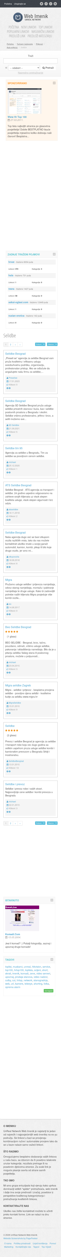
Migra (8, 580)
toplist (8, 966)
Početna (8, 3)
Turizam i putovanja (25, 44)
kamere (19, 983)
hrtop (19, 980)
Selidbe (10, 726)
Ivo (10, 603)
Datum (39, 344)
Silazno (51, 344)
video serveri (43, 973)
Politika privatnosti (22, 1243)
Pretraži (49, 67)
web (7, 983)
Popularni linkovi (18, 31)
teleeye (28, 983)
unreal (27, 966)
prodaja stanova (23, 976)
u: (6, 67)
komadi (24, 973)
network (28, 980)
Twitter (42, 3)
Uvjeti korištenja (40, 1243)
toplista (29, 970)
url (12, 983)
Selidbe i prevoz (15, 784)
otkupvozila (14, 556)
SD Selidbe (14, 425)
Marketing (8, 1246)
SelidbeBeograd (16, 761)
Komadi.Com (12, 934)
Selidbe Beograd (15, 354)
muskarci (18, 966)
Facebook (46, 3)
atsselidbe (13, 509)
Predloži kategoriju (40, 36)
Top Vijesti (46, 1246)
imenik (15, 973)
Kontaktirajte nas (23, 1246)
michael (12, 462)
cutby (8, 980)
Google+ (51, 3)
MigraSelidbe (15, 702)
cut (13, 980)
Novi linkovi (28, 27)
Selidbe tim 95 (14, 448)
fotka (46, 983)
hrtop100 (19, 970)
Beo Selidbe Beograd (18, 627)
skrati (8, 973)
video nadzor (40, 976)
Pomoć (53, 1243)
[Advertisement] (31, 195)
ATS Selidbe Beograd (18, 485)
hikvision (36, 966)
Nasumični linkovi (43, 31)
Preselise (13, 377)
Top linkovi (45, 27)
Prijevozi (39, 44)
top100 (9, 970)
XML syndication (56, 3)
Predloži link (17, 36)
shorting (38, 983)
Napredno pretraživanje (30, 72)
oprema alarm (12, 987)
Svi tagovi (48, 990)
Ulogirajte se (20, 3)
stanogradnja (41, 980)
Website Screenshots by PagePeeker (20, 1238)
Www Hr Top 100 (17, 117)
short (45, 970)
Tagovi (36, 1246)
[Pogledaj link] (7, 387)
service (46, 966)
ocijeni (37, 970)
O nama (8, 1243)
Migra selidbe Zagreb (18, 685)
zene (32, 973)
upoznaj (9, 976)
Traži (30, 55)
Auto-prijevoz (12, 47)
